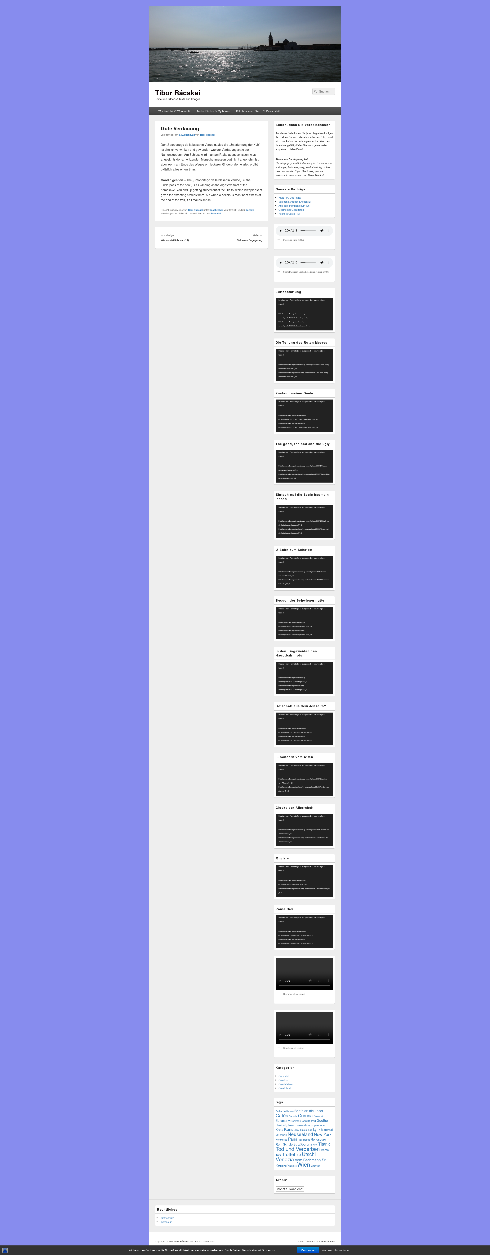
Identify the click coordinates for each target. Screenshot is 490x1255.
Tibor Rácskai (177, 92)
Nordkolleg (281, 1139)
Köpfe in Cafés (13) (289, 213)
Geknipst (283, 1080)
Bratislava (288, 1111)
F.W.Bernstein (293, 1121)
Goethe (322, 1120)
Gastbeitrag (309, 1121)
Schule (288, 1144)
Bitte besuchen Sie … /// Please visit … (259, 111)
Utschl (309, 1153)
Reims (306, 1139)
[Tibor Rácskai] (245, 81)
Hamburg (281, 1125)
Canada (293, 1116)
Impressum (166, 1222)
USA (298, 1155)
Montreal (327, 1129)
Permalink (216, 213)
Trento (324, 1149)
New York (323, 1134)
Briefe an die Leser (308, 1110)
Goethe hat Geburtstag (291, 209)
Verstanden (308, 1250)
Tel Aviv (313, 1144)
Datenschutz (167, 1218)
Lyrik (316, 1129)
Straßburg (301, 1144)
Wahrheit (292, 1165)
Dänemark (318, 1116)
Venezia (250, 210)
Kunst (289, 1129)
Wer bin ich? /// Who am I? (174, 111)
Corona (305, 1115)
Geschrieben (216, 210)
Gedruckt (283, 1076)
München (281, 1135)
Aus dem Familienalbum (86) (294, 205)
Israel (291, 1125)
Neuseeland (300, 1134)
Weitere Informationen (336, 1250)
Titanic (324, 1144)
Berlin (279, 1111)
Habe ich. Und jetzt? (289, 197)
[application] (304, 314)
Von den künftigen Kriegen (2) (294, 201)
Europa (281, 1120)
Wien (303, 1164)
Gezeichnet (284, 1088)
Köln (297, 1130)
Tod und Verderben (298, 1148)
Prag (300, 1139)
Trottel (288, 1154)
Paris (292, 1139)
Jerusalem (303, 1125)
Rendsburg (318, 1139)
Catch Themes (327, 1241)
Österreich (315, 1165)
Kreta (279, 1129)
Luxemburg (306, 1130)
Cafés (282, 1115)
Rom (279, 1144)
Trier (278, 1155)
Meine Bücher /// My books (213, 111)
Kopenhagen (318, 1125)
